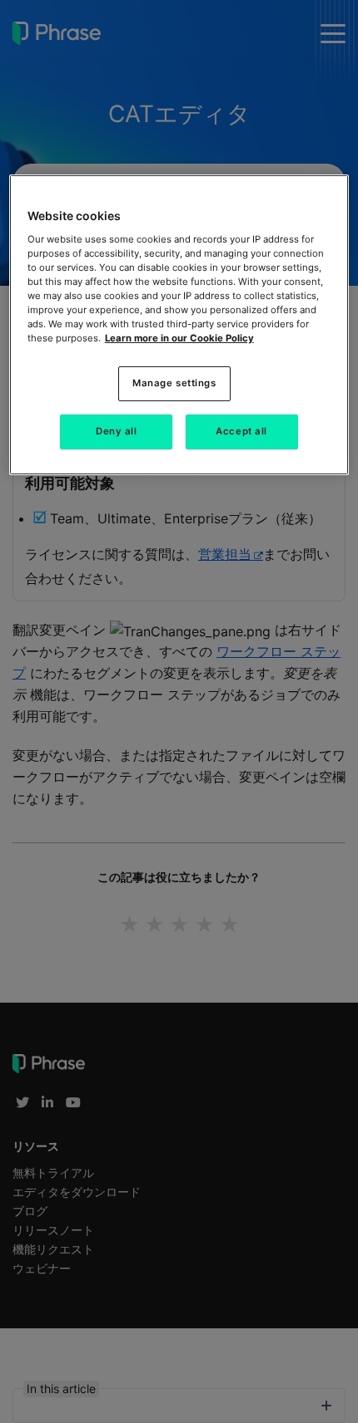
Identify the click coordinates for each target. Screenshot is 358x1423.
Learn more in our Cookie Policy (179, 338)
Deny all (116, 431)
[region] (179, 324)
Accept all (241, 431)
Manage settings (174, 383)
